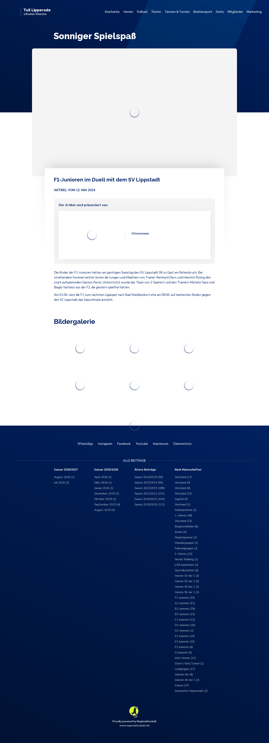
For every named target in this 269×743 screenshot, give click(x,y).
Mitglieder (235, 12)
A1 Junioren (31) (185, 603)
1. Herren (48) (183, 515)
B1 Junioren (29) (185, 609)
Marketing (254, 12)
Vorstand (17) (183, 477)
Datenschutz (182, 444)
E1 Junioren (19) (185, 636)
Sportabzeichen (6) (187, 570)
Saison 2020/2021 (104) (149, 499)
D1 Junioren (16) (185, 625)
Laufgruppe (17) (185, 669)
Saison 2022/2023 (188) (149, 488)
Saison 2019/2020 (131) (149, 504)
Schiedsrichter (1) (186, 510)
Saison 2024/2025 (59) (148, 477)
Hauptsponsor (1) (186, 537)
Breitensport (202, 12)
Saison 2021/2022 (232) (149, 493)
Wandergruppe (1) (186, 543)
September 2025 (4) (107, 504)
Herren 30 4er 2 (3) (187, 581)
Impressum (160, 444)
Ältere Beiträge (145, 469)
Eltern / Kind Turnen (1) (189, 663)
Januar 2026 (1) (103, 488)
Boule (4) (180, 532)
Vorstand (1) (182, 504)
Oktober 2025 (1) (105, 499)
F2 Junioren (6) (184, 647)
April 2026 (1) (103, 477)
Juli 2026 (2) (61, 482)
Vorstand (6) (182, 488)
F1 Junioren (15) (185, 598)
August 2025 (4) (104, 510)
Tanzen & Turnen (177, 12)
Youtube (142, 444)
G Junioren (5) (183, 652)
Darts (220, 12)
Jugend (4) (181, 499)
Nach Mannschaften (188, 469)
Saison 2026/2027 (66, 469)
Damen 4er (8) (184, 674)
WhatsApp (85, 444)
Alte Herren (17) (185, 658)
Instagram (105, 444)
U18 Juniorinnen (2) (186, 565)
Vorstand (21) (183, 493)
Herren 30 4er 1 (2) (187, 576)
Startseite (112, 12)
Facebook (124, 444)
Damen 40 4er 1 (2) (187, 680)
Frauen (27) (182, 685)
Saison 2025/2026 (106, 469)
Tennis (156, 12)
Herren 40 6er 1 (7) (187, 587)
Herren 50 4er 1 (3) (187, 592)
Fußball (142, 12)
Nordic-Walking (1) (186, 559)
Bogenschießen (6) (186, 526)
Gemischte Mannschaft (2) (191, 691)
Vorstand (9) (182, 482)
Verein (128, 12)
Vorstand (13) (183, 521)
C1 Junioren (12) (185, 619)
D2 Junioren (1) (184, 630)
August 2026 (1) (64, 477)
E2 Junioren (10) (185, 641)
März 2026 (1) (103, 482)
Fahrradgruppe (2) (186, 548)
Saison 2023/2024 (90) (148, 482)
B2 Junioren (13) (185, 614)
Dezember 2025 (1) (106, 493)
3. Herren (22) (183, 554)
